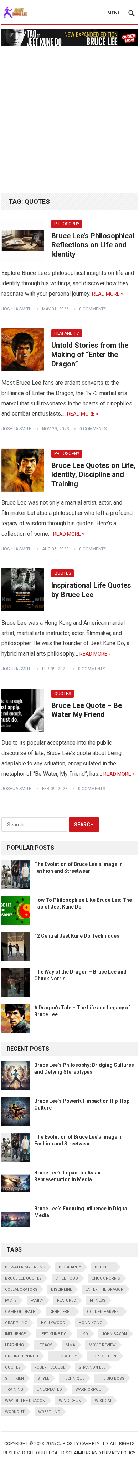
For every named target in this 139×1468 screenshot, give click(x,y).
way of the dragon (25, 1400)
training (14, 1389)
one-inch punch (21, 1356)
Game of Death (20, 1311)
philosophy (64, 1356)
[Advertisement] (69, 116)
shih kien (14, 1378)
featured (66, 1300)
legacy (44, 1345)
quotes (13, 1367)
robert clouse (49, 1367)
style (43, 1378)
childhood (66, 1278)
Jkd (84, 1334)
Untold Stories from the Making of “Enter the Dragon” (89, 354)
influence (15, 1334)
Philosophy (66, 223)
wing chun (70, 1400)
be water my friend (25, 1267)
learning (14, 1345)
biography (70, 1267)
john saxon (114, 1334)
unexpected (49, 1389)
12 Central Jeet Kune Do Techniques (76, 936)
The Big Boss (111, 1378)
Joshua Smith (16, 308)
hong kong (90, 1323)
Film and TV (66, 333)
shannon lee (92, 1367)
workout (15, 1412)
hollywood (53, 1323)
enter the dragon (105, 1289)
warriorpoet (89, 1389)
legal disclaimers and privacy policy (90, 1452)
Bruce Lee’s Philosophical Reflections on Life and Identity (92, 244)
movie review (102, 1345)
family (36, 1300)
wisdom (103, 1400)
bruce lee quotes (23, 1278)
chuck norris (106, 1278)
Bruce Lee (105, 1267)
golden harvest (104, 1311)
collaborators (21, 1289)
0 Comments (92, 308)
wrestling (49, 1412)
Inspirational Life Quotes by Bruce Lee (91, 590)
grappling (16, 1323)
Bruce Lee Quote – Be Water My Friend (86, 710)
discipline (61, 1289)
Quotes (62, 573)
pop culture (104, 1356)
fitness (97, 1300)
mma (70, 1345)
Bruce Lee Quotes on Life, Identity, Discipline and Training (93, 474)
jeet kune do (53, 1334)
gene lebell (61, 1311)
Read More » (107, 294)
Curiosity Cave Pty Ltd (82, 1443)
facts (11, 1300)
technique (73, 1378)
